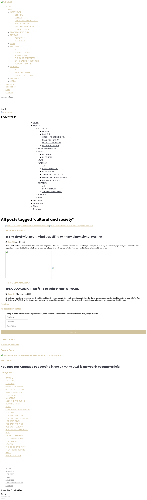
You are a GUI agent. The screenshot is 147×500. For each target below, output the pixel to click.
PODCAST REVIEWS (14, 427)
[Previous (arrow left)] (2, 498)
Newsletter (11, 87)
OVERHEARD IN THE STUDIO (27, 61)
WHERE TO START (22, 52)
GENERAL (19, 15)
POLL (8, 432)
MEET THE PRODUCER (24, 26)
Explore (9, 9)
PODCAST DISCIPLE (23, 29)
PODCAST (10, 474)
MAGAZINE (10, 398)
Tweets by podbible (10, 344)
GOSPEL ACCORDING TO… (26, 20)
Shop (8, 89)
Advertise (10, 480)
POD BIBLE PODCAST (15, 415)
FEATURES (14, 46)
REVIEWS (14, 35)
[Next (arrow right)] (4, 498)
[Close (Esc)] (2, 496)
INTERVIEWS (15, 12)
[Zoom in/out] (9, 496)
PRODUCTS (20, 40)
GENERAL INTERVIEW (15, 386)
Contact (9, 92)
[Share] (4, 496)
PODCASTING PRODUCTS (17, 429)
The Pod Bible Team (14, 482)
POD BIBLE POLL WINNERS (17, 418)
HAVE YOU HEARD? (23, 23)
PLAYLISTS (14, 78)
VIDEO (13, 81)
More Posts (5, 304)
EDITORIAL (14, 66)
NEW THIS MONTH (22, 72)
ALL (16, 49)
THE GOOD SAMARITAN (25, 58)
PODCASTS (20, 38)
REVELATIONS (21, 55)
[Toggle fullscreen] (6, 496)
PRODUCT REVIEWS (14, 435)
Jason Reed (12, 294)
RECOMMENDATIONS (19, 32)
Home (8, 6)
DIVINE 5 (18, 17)
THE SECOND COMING (24, 75)
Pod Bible (11, 242)
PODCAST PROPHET (23, 63)
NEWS (12, 43)
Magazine (10, 84)
